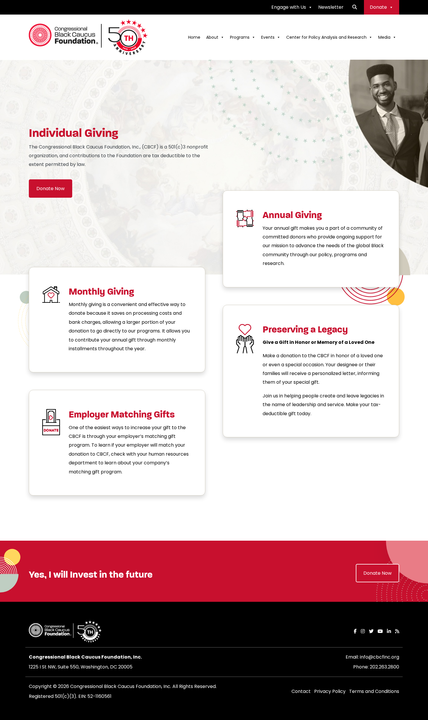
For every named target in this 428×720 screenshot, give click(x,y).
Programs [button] (240, 37)
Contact (301, 691)
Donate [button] (378, 7)
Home (194, 37)
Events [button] (268, 37)
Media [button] (384, 37)
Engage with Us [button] (288, 7)
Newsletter (331, 7)
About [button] (212, 37)
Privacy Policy (330, 691)
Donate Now (50, 188)
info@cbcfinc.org (379, 657)
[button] (354, 7)
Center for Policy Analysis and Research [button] (326, 37)
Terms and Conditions (374, 691)
